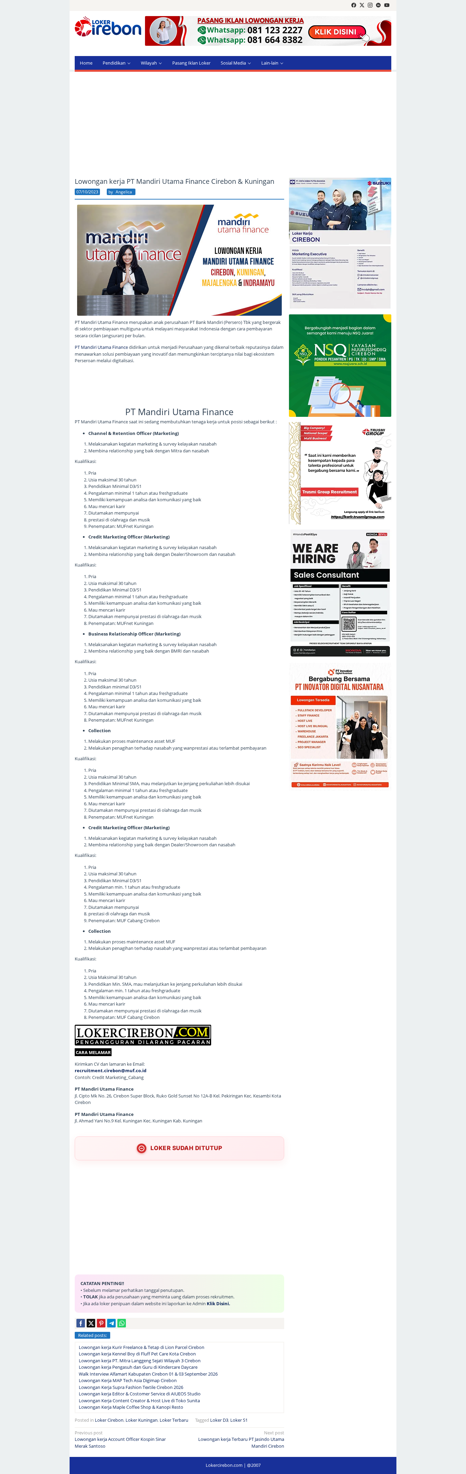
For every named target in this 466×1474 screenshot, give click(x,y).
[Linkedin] (378, 5)
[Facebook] (354, 5)
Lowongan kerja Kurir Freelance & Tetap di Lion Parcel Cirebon (141, 1347)
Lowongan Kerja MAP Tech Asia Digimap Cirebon (128, 1380)
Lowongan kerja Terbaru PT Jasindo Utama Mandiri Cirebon (241, 1439)
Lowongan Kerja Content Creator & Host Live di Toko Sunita (139, 1400)
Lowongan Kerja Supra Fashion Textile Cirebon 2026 (131, 1387)
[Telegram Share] (111, 1323)
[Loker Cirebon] (108, 27)
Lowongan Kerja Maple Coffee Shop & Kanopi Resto (131, 1407)
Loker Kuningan (142, 1420)
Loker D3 (219, 1420)
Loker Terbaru (174, 1420)
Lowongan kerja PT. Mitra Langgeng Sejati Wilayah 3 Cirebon (140, 1360)
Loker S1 (239, 1420)
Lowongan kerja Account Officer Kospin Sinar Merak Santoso (120, 1439)
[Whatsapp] (121, 1323)
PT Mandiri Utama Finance (101, 347)
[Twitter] (362, 5)
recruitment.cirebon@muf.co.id (110, 1070)
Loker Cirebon (109, 1420)
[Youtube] (386, 5)
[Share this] (80, 1323)
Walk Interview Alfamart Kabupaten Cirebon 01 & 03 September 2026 (148, 1374)
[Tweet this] (91, 1323)
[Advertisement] (233, 125)
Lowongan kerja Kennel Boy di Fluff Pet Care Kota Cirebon (137, 1354)
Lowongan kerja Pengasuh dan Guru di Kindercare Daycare (138, 1367)
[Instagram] (370, 5)
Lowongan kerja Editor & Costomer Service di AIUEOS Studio (140, 1394)
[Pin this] (101, 1323)
